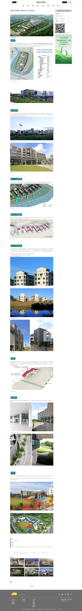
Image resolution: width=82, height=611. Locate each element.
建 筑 (33, 6)
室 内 (43, 6)
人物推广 (33, 602)
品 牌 (48, 6)
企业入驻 (23, 600)
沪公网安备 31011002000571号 (51, 609)
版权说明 (13, 603)
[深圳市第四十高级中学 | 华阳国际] (46, 562)
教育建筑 (61, 18)
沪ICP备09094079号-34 (40, 609)
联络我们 (13, 602)
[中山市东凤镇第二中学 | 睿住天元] (32, 562)
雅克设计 (61, 15)
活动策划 (33, 603)
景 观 (38, 6)
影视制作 (33, 605)
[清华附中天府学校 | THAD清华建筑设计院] (17, 562)
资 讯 (28, 6)
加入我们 (13, 600)
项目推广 (33, 600)
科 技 (53, 6)
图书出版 (33, 606)
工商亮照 (59, 609)
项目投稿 (23, 599)
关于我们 (13, 599)
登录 (31, 586)
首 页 (23, 6)
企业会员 (33, 599)
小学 (63, 18)
